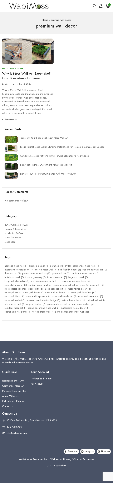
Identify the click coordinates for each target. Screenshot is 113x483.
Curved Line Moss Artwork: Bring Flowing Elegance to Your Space (54, 156)
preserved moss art (59, 304)
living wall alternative (17, 281)
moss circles (13, 288)
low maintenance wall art (45, 281)
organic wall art (36, 304)
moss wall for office (83, 292)
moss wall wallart (15, 300)
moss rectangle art (79, 288)
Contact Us (7, 406)
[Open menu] (4, 6)
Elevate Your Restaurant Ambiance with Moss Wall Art (47, 173)
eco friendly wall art (95, 269)
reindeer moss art (15, 308)
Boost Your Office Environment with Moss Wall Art (46, 164)
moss (84, 285)
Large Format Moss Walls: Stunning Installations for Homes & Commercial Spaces (62, 147)
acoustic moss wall (16, 266)
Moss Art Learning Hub (14, 391)
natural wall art (96, 300)
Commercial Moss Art (13, 386)
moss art (97, 285)
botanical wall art (60, 266)
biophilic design (39, 266)
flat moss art (13, 273)
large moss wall (78, 277)
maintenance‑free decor (76, 281)
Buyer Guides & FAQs (16, 224)
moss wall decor (33, 292)
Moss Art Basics (13, 237)
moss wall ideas (14, 296)
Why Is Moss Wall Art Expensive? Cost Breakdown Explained (26, 75)
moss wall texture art (90, 296)
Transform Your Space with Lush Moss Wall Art (44, 138)
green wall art (60, 273)
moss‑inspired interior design (43, 300)
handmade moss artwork (85, 273)
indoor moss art (57, 277)
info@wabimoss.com (17, 433)
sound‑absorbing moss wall (43, 308)
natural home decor (73, 300)
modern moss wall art (65, 285)
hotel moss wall (14, 277)
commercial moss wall (86, 266)
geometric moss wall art (36, 273)
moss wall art (13, 292)
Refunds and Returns (13, 401)
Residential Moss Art (13, 380)
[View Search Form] (94, 6)
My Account (37, 383)
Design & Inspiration (15, 229)
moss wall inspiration (38, 296)
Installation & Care (12, 68)
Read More (9, 119)
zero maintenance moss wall (72, 311)
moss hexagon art (56, 288)
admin (7, 84)
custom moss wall (46, 269)
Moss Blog (10, 242)
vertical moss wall (43, 311)
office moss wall (15, 304)
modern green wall (40, 285)
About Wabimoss (11, 396)
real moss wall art (83, 304)
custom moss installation (19, 269)
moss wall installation (64, 296)
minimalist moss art (16, 285)
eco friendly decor (69, 269)
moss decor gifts (32, 288)
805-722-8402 (14, 427)
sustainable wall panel (18, 311)
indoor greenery (35, 277)
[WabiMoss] (29, 6)
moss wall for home (57, 292)
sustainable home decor (75, 308)
